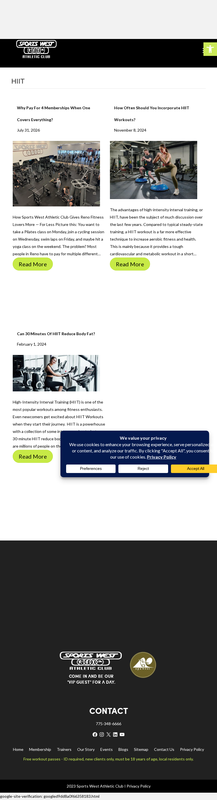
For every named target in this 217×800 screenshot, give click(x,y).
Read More (33, 264)
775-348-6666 (108, 723)
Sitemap (141, 749)
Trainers (64, 749)
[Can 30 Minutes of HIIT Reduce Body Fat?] (56, 372)
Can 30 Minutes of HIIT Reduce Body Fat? (56, 333)
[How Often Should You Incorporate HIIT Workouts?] (153, 169)
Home (18, 749)
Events (106, 749)
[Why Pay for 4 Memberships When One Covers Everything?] (56, 173)
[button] (210, 49)
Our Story (86, 749)
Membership (40, 749)
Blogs (123, 749)
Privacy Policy (192, 749)
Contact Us (164, 749)
